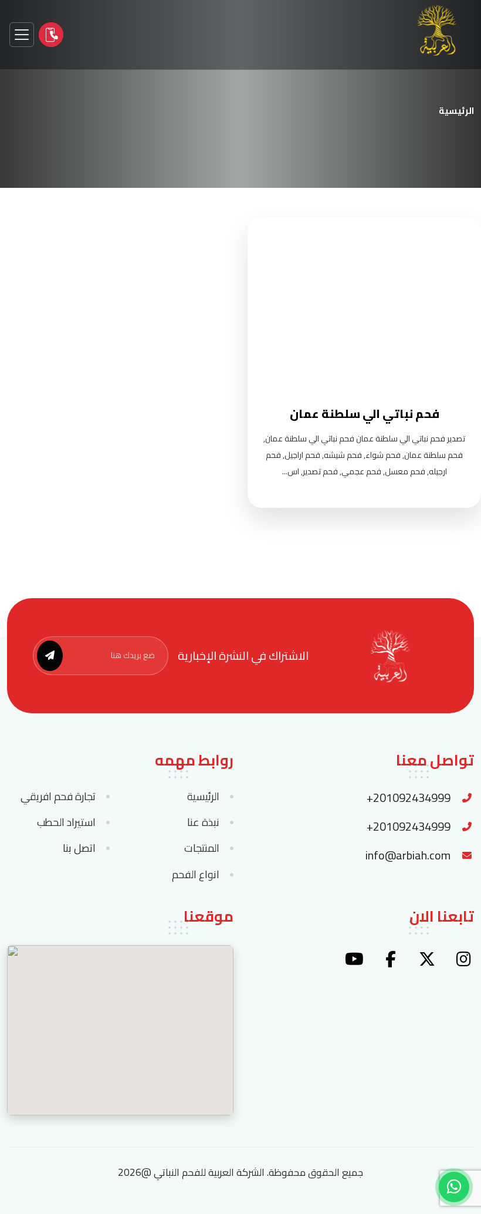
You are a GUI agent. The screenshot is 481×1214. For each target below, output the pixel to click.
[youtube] (354, 959)
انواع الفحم (195, 874)
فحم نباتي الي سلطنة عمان (364, 413)
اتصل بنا (79, 848)
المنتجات (201, 848)
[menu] (21, 34)
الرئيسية (456, 111)
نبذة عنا (203, 822)
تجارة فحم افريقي (58, 796)
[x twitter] (427, 959)
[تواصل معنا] (51, 34)
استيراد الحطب (66, 822)
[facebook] (390, 959)
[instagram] (463, 959)
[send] (50, 655)
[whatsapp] (454, 1187)
